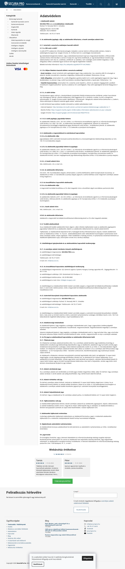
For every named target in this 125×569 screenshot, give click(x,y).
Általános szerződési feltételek (18, 529)
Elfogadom (87, 558)
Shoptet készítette (113, 563)
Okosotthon (13, 37)
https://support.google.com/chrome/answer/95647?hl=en (70, 113)
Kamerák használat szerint (20, 22)
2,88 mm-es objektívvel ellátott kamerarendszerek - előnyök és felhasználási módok (62, 530)
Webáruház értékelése (62, 449)
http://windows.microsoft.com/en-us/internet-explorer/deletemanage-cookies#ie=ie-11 (81, 107)
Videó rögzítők (16, 32)
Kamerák (14, 30)
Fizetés (10, 527)
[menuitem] (34, 4)
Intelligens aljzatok (17, 48)
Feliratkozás (81, 510)
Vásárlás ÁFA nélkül (14, 538)
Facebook (90, 529)
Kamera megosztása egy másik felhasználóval (60, 535)
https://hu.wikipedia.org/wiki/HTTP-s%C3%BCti (75, 64)
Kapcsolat (11, 534)
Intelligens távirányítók (18, 51)
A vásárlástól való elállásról (17, 540)
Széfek (11, 53)
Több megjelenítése (63, 481)
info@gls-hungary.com (68, 280)
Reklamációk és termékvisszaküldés (19, 543)
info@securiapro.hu (93, 524)
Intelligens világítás (17, 46)
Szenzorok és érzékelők (18, 43)
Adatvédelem (12, 531)
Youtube (89, 533)
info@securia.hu (53, 261)
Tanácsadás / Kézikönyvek (17, 524)
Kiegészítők (15, 27)
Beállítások (37, 564)
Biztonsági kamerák (15, 19)
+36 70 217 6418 (92, 526)
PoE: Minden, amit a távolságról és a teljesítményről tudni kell (57, 524)
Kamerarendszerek (17, 24)
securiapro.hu (91, 531)
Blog (9, 536)
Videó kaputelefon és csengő (20, 40)
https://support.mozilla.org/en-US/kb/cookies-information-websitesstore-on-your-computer (81, 110)
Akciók (11, 56)
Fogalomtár (11, 545)
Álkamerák (14, 35)
